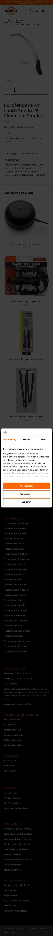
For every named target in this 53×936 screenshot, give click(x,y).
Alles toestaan (26, 486)
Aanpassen (25, 494)
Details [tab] (26, 439)
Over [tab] (43, 439)
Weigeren (26, 502)
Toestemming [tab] (9, 439)
